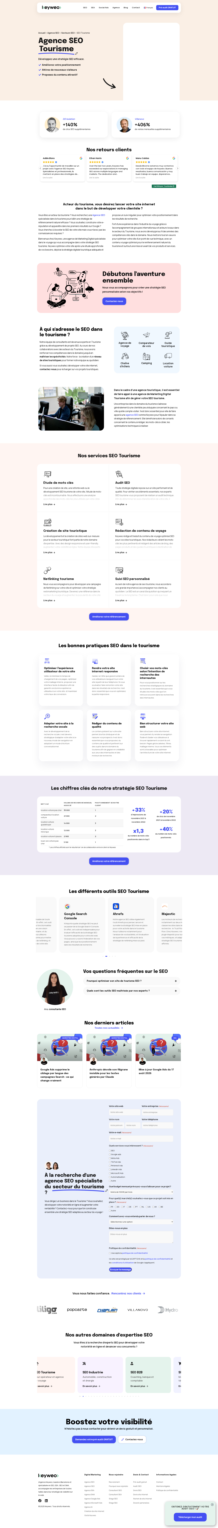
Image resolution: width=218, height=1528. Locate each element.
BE (162, 1206)
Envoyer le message (120, 1269)
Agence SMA (89, 1494)
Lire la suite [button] (47, 178)
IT (124, 1206)
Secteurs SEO (68, 32)
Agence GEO (89, 1486)
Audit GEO (137, 1486)
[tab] (131, 981)
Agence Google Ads (92, 1498)
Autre (113, 1180)
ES (118, 1206)
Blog (126, 7)
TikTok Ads (116, 1162)
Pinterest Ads (117, 1165)
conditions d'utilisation (123, 1262)
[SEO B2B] (79, 1375)
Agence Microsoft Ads (93, 1503)
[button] (178, 168)
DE (130, 1206)
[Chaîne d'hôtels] (125, 360)
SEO (85, 7)
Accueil (41, 32)
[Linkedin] (46, 1500)
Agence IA (88, 1507)
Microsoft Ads (117, 1173)
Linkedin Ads (116, 1169)
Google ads (116, 1154)
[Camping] (146, 359)
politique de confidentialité (135, 1253)
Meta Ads (115, 1158)
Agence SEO (53, 32)
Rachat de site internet (142, 1498)
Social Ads (103, 7)
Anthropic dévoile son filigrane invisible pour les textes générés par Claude (109, 1073)
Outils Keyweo (90, 1515)
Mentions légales (163, 1486)
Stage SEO (113, 1498)
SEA (93, 7)
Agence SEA (89, 1490)
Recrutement (114, 1482)
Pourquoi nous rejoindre (118, 1486)
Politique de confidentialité (167, 1490)
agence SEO (132, 414)
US (149, 1206)
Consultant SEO (115, 1490)
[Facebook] (40, 1500)
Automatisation (118, 1177)
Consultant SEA (115, 1494)
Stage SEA (113, 1503)
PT (136, 1206)
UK (155, 1206)
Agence (116, 7)
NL (143, 1206)
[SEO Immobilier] (175, 1375)
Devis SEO (137, 1490)
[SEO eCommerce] (127, 1375)
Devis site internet (140, 1494)
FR (112, 1206)
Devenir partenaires (141, 1503)
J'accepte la (129, 1253)
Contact (136, 7)
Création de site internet (94, 1511)
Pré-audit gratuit (140, 1482)
